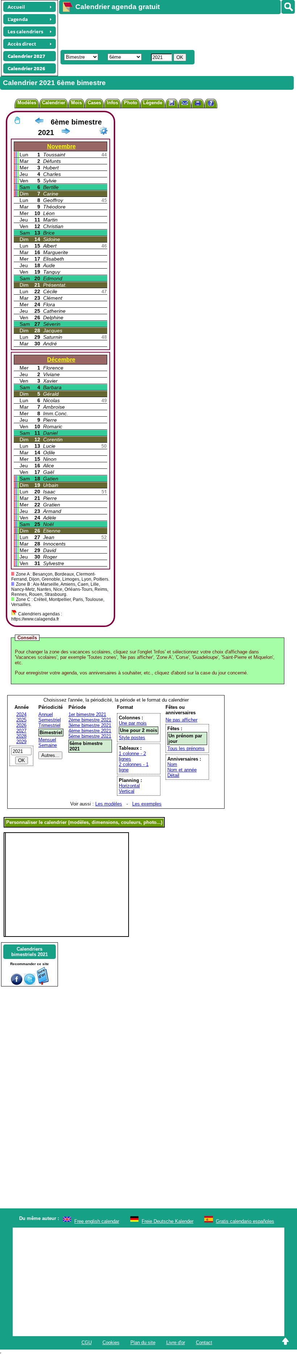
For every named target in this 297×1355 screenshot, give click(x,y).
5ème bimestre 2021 (89, 736)
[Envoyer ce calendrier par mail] (185, 102)
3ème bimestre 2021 (89, 725)
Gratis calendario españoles (245, 1221)
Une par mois (133, 723)
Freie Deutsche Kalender (167, 1221)
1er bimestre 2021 (87, 714)
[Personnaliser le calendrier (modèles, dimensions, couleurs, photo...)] (103, 130)
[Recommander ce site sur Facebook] (16, 983)
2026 (21, 725)
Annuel (45, 714)
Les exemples (147, 804)
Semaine (47, 745)
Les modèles (108, 804)
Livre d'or (175, 1342)
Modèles (26, 102)
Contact (204, 1342)
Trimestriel (49, 725)
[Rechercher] (288, 7)
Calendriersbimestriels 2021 (29, 951)
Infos (112, 102)
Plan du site (142, 1342)
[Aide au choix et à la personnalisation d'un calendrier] (211, 104)
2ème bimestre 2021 (89, 720)
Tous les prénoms (186, 748)
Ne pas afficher (181, 720)
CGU (86, 1342)
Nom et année (182, 770)
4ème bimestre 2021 (89, 730)
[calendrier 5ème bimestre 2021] (39, 122)
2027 (21, 730)
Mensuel (47, 739)
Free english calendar (96, 1221)
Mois (76, 102)
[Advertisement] (174, 31)
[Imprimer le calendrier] (197, 104)
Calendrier (53, 102)
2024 (21, 714)
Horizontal (129, 785)
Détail (173, 775)
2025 (21, 720)
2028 (21, 736)
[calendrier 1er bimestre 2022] (65, 132)
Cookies (111, 1342)
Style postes (132, 737)
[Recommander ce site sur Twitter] (29, 983)
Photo (130, 102)
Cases (94, 102)
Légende (152, 102)
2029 (21, 741)
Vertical (126, 791)
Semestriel (49, 720)
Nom (172, 764)
